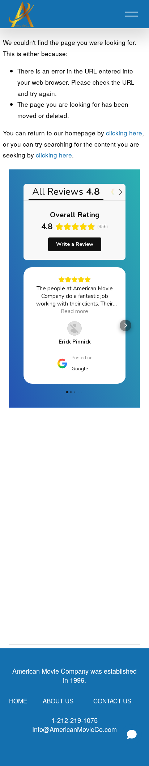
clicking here (124, 132)
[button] (23, 325)
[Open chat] (132, 734)
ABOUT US (58, 700)
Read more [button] (74, 311)
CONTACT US (112, 700)
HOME (18, 700)
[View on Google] (74, 328)
